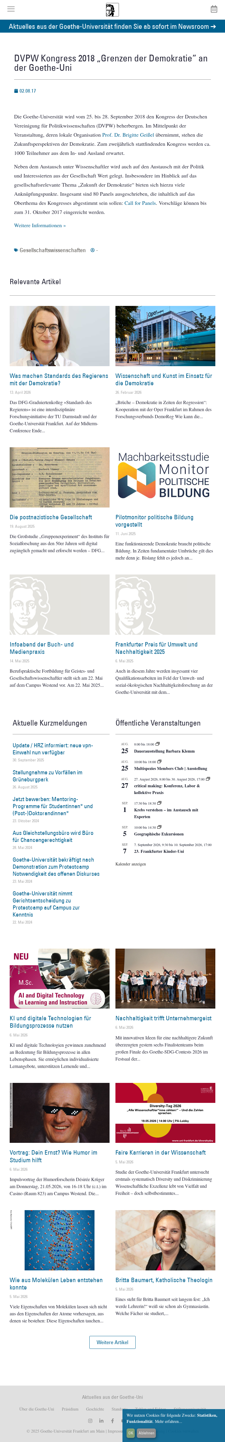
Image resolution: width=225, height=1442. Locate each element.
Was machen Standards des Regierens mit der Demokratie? (59, 379)
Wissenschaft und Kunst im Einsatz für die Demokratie (163, 379)
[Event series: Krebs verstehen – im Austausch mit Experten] (159, 803)
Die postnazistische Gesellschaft (51, 517)
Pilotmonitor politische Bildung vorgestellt (154, 520)
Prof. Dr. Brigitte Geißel (128, 134)
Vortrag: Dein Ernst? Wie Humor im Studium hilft (53, 1156)
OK (130, 1433)
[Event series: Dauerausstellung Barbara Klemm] (158, 744)
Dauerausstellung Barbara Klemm (164, 751)
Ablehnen (146, 1433)
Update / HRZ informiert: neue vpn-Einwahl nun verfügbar (53, 748)
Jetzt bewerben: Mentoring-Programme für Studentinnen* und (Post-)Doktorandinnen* (53, 806)
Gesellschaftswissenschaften (53, 250)
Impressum (116, 1431)
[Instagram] (90, 1420)
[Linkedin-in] (101, 1420)
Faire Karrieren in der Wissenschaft (160, 1152)
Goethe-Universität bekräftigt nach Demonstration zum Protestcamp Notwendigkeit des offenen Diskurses (56, 866)
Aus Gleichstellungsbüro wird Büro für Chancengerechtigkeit (53, 836)
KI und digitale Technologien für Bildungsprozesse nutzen (50, 1021)
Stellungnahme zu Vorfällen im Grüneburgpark (47, 775)
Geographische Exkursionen (159, 834)
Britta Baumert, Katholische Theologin (164, 1280)
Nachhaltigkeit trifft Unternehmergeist (163, 1018)
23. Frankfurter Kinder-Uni (159, 851)
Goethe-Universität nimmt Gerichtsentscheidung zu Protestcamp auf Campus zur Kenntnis (46, 904)
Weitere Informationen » (40, 225)
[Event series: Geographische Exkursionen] (159, 827)
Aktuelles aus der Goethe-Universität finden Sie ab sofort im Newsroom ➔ (112, 26)
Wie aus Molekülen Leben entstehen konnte (56, 1283)
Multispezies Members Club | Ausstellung (170, 768)
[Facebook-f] (112, 1420)
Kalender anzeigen (130, 864)
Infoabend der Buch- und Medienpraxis (42, 648)
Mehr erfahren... (168, 1421)
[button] (112, 1342)
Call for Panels (140, 202)
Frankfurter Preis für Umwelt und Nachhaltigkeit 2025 (156, 648)
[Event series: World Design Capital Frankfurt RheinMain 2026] (208, 779)
